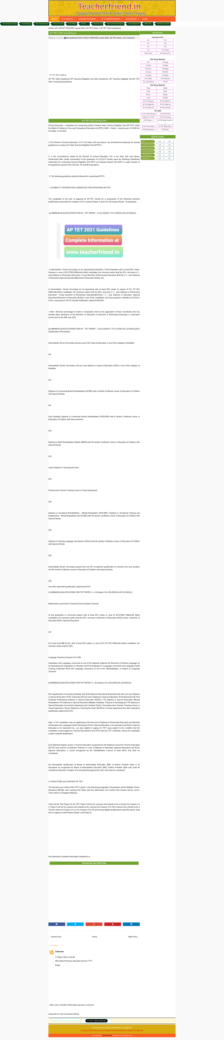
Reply (57, 965)
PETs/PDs (165, 72)
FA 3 (148, 43)
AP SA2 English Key (148, 104)
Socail (148, 98)
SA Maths (165, 65)
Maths (165, 91)
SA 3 (148, 50)
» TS (169, 141)
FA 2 (165, 40)
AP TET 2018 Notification (148, 114)
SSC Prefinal (165, 50)
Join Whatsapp (26, 24)
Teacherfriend (71, 38)
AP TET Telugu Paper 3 (165, 126)
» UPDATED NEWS (147, 145)
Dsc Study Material (148, 82)
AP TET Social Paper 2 (148, 126)
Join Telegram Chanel (10, 24)
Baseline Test (98, 24)
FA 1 (148, 40)
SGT (148, 62)
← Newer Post (55, 937)
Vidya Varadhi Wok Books (115, 24)
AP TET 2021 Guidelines (63, 33)
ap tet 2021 (104, 38)
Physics (148, 94)
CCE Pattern (72, 24)
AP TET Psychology (165, 117)
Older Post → (133, 937)
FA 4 (165, 43)
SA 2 (165, 47)
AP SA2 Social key (165, 107)
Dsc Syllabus (148, 78)
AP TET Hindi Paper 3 (148, 129)
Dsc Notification (165, 78)
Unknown (59, 952)
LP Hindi (148, 65)
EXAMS (145, 19)
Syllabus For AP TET (148, 117)
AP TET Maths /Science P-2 (165, 122)
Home (94, 937)
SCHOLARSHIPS (131, 19)
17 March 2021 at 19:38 (65, 957)
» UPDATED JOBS (147, 148)
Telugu (148, 88)
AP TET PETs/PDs (165, 114)
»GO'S (143, 141)
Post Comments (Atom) (69, 1014)
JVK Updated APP (134, 24)
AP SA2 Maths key (165, 104)
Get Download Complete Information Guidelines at (69, 857)
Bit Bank (165, 98)
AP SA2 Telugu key (148, 101)
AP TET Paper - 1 (148, 120)
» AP (159, 141)
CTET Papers (165, 129)
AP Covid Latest (58, 24)
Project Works (148, 53)
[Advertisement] (94, 56)
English (165, 88)
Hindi (148, 91)
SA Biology (165, 69)
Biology (165, 94)
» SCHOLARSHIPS (147, 152)
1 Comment (130, 38)
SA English (165, 75)
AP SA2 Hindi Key (165, 101)
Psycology (148, 75)
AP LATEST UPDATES (89, 38)
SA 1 (148, 47)
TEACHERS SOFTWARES (87, 19)
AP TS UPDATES (67, 19)
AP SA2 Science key (148, 107)
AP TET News (116, 38)
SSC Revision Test (165, 53)
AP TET (165, 82)
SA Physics (148, 69)
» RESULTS (145, 158)
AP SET (83, 24)
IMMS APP (148, 24)
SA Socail (148, 72)
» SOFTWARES (146, 155)
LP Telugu (165, 62)
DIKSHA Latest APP (163, 24)
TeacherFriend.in (107, 1035)
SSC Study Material (42, 24)
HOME (55, 19)
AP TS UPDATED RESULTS (110, 19)
